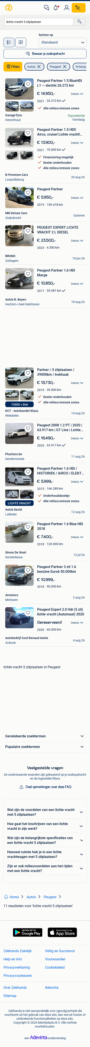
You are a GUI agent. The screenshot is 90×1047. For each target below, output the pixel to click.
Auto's (31, 66)
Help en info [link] (12, 959)
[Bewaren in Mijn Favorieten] (27, 84)
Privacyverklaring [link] (16, 967)
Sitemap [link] (9, 996)
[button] (57, 8)
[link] (9, 8)
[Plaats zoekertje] (79, 8)
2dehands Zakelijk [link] (17, 951)
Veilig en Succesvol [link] (60, 951)
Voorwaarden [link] (55, 959)
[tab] (8, 42)
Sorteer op (46, 35)
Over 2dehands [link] (15, 988)
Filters (15, 66)
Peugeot (55, 66)
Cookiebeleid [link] (55, 967)
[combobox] (38, 22)
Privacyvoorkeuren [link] (17, 976)
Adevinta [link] (52, 988)
